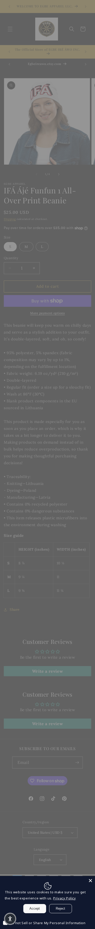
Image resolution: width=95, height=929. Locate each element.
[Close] (90, 880)
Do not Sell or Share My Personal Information (47, 923)
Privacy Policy (64, 898)
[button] (10, 919)
